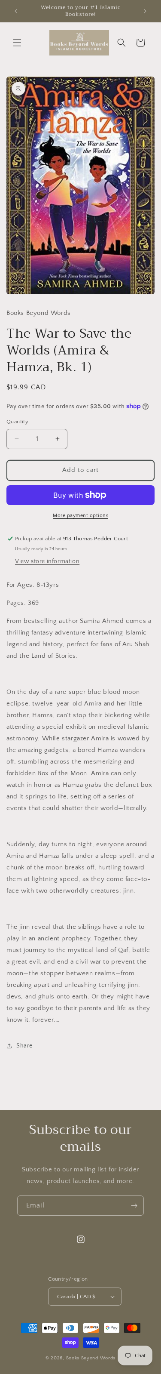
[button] (17, 42)
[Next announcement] (145, 11)
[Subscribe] (134, 1205)
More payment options (80, 515)
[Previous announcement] (15, 11)
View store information (47, 561)
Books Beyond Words (91, 1358)
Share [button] (24, 1045)
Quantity (17, 422)
